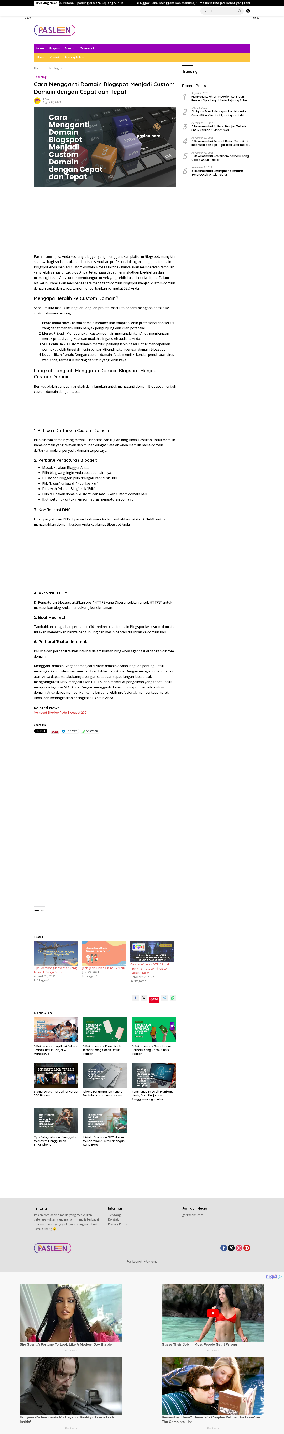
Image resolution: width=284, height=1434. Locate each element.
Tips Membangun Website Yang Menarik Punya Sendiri (55, 970)
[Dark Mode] (248, 11)
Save (155, 998)
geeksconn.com (192, 1215)
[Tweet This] (144, 998)
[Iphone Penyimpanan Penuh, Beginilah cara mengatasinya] (105, 1075)
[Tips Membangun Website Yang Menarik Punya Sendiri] (56, 953)
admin (46, 99)
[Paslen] (54, 30)
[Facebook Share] (135, 998)
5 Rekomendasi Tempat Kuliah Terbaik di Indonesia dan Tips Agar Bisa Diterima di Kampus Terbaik (219, 143)
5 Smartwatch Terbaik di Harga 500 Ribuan (56, 1093)
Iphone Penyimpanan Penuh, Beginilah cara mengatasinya (103, 1093)
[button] (240, 10)
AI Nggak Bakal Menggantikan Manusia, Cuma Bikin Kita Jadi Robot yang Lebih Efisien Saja (155, 3)
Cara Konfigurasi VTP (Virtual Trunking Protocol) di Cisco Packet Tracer (149, 968)
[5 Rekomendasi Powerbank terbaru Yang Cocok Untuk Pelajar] (105, 1029)
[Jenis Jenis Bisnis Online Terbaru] (104, 953)
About (40, 57)
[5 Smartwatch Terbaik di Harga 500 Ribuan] (56, 1075)
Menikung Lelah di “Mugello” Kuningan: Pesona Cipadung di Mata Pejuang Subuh (219, 98)
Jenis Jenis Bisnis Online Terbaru (103, 968)
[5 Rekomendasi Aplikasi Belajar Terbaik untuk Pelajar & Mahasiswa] (56, 1029)
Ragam (54, 48)
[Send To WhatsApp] (173, 998)
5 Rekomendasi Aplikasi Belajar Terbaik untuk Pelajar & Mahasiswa (56, 1049)
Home (40, 48)
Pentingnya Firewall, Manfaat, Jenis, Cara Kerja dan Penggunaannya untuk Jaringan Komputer (152, 1095)
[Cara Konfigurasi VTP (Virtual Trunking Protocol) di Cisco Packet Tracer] (152, 951)
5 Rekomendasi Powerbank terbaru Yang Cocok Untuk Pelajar (102, 1049)
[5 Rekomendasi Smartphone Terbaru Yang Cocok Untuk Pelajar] (154, 1029)
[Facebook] (223, 1248)
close (28, 17)
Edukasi (70, 48)
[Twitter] (231, 1248)
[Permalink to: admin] (37, 100)
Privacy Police (117, 1224)
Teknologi (87, 48)
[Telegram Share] (164, 998)
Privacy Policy (74, 57)
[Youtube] (246, 1248)
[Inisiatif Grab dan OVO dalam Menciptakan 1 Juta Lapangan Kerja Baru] (105, 1120)
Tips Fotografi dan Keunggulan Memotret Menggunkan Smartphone (55, 1141)
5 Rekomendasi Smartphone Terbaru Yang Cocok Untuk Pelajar (152, 1049)
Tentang (114, 1215)
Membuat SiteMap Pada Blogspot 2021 (60, 712)
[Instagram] (239, 1248)
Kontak (55, 57)
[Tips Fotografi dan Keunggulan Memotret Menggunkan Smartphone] (56, 1120)
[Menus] (37, 11)
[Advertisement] (16, 78)
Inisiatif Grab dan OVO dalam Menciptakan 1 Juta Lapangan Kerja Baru (104, 1141)
